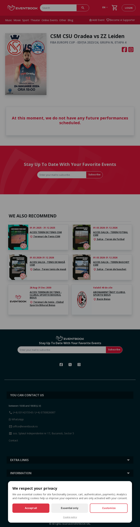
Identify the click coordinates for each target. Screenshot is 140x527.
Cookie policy (70, 517)
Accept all (31, 508)
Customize (109, 508)
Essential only (69, 508)
